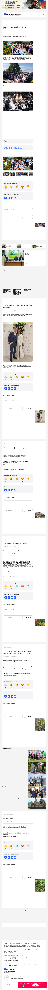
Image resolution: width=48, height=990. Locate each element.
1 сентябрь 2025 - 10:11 (7, 546)
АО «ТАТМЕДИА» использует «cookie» (12, 985)
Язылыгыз (35, 985)
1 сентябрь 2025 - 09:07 (7, 821)
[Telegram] (12, 198)
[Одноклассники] (9, 198)
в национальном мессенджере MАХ (13, 148)
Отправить (28, 218)
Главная (15, 925)
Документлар (22, 925)
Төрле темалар (31, 925)
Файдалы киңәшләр (9, 814)
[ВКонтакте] (5, 198)
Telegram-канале (9, 141)
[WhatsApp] (15, 198)
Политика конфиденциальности (11, 987)
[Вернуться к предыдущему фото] (5, 163)
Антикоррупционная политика (10, 984)
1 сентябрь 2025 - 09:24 (7, 656)
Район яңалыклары (9, 23)
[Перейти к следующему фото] (30, 163)
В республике (7, 539)
